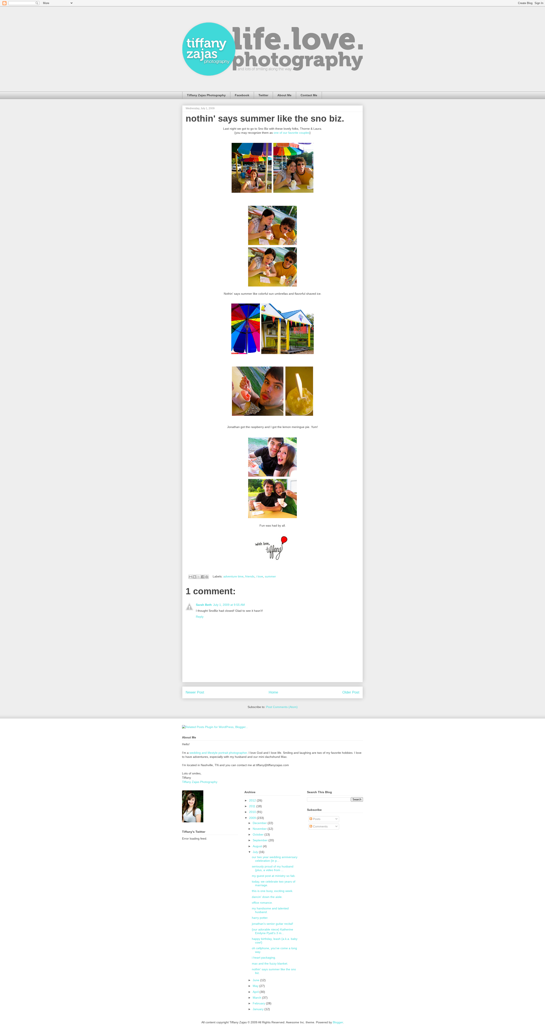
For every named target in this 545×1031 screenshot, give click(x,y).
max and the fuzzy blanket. (270, 963)
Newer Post (195, 692)
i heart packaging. (264, 957)
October (258, 834)
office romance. (262, 902)
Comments (320, 826)
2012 (253, 800)
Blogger (338, 1022)
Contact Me (309, 95)
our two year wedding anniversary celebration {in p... (274, 858)
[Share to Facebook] (203, 577)
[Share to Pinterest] (207, 577)
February (259, 1003)
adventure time (233, 576)
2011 (252, 806)
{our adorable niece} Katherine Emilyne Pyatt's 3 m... (272, 931)
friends (249, 576)
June (256, 980)
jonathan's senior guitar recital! (272, 923)
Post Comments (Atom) (282, 707)
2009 (253, 818)
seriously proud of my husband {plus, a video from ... (272, 868)
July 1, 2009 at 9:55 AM (229, 604)
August (258, 846)
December (260, 823)
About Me (284, 95)
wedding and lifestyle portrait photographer (218, 752)
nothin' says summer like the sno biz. (265, 118)
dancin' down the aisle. (267, 897)
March (257, 997)
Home (273, 692)
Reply (200, 616)
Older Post (350, 692)
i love (259, 576)
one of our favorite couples (292, 132)
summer (270, 576)
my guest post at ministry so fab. (273, 875)
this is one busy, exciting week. (272, 891)
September (260, 840)
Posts (316, 819)
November (260, 828)
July (256, 852)
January (258, 1009)
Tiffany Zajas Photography (206, 95)
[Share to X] (198, 577)
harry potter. (260, 917)
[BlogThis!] (194, 577)
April (256, 992)
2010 (253, 812)
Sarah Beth (204, 604)
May (256, 986)
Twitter (263, 95)
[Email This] (190, 577)
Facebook (242, 95)
